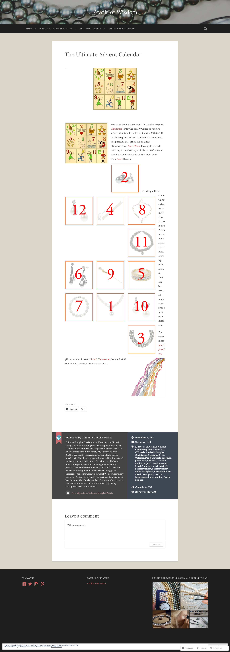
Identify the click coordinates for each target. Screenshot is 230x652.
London (162, 460)
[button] (166, 596)
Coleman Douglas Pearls (148, 458)
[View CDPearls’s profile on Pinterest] (42, 584)
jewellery (152, 460)
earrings (166, 458)
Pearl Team (134, 146)
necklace (140, 463)
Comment (156, 544)
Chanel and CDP (143, 487)
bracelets (160, 449)
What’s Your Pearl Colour (55, 28)
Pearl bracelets (161, 463)
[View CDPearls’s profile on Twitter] (30, 584)
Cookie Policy (56, 647)
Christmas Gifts (155, 455)
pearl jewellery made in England (151, 470)
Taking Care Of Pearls (122, 28)
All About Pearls (90, 28)
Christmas (116, 128)
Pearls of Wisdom (115, 12)
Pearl (120, 159)
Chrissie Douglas (155, 452)
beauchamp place (144, 449)
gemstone (140, 460)
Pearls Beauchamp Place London (149, 475)
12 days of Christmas (146, 447)
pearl (148, 463)
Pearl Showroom (100, 359)
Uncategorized (143, 442)
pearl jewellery (161, 349)
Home (28, 28)
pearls (151, 474)
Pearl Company (143, 466)
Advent (162, 447)
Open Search (205, 28)
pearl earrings (160, 466)
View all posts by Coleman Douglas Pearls (92, 492)
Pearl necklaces (162, 471)
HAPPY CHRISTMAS (146, 492)
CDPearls (140, 452)
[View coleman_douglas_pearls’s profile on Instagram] (36, 584)
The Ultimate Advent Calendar (103, 54)
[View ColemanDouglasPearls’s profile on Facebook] (24, 584)
